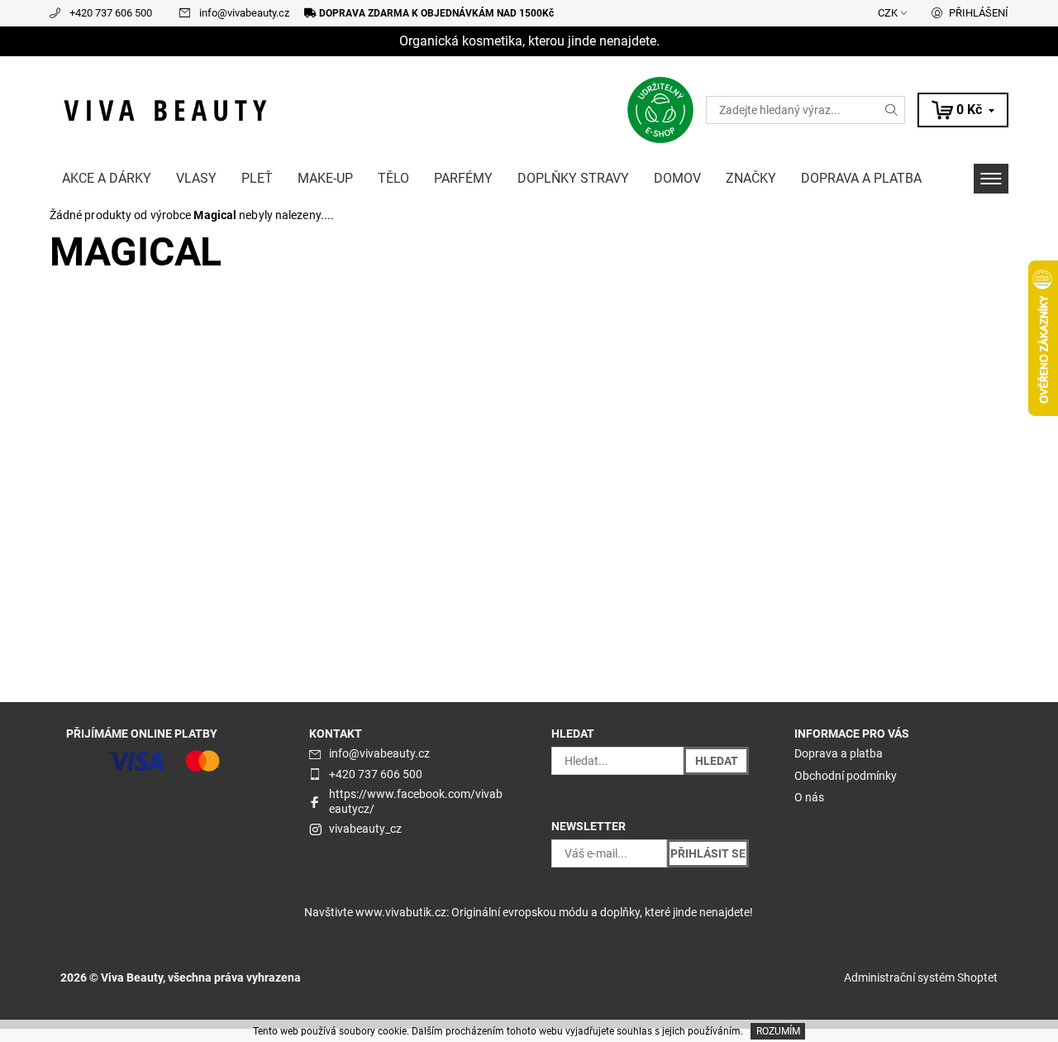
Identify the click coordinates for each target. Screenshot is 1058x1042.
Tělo (393, 178)
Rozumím (778, 1031)
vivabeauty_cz (365, 828)
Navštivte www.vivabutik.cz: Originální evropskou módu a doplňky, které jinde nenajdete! (528, 912)
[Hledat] (892, 110)
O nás (809, 797)
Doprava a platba (861, 178)
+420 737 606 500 (110, 13)
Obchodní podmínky (845, 775)
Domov (677, 178)
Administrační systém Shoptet (921, 977)
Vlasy (196, 178)
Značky (751, 178)
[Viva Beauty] (165, 109)
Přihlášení (978, 13)
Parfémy (463, 178)
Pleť (257, 178)
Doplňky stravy (573, 178)
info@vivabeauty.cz (244, 13)
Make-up (325, 178)
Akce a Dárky (106, 178)
